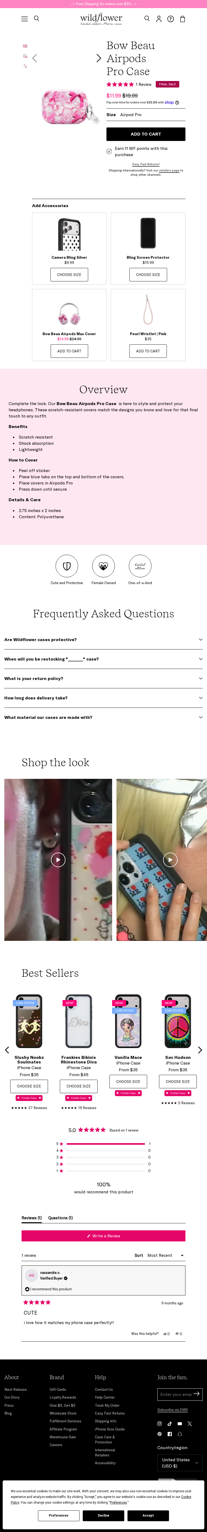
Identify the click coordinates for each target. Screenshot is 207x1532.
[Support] (171, 19)
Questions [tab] (60, 1219)
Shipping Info (105, 1421)
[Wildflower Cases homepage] (101, 18)
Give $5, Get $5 (62, 1405)
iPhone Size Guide (110, 1429)
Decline (103, 1515)
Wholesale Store (63, 1413)
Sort (139, 1255)
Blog (8, 1413)
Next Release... (16, 1389)
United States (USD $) (176, 1463)
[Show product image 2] (25, 54)
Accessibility (105, 1463)
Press (9, 1405)
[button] (36, 19)
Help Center (105, 1397)
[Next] (199, 1050)
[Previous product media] (34, 58)
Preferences (58, 1515)
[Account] (159, 19)
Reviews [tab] (32, 1219)
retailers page (169, 170)
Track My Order (107, 1405)
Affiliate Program (63, 1429)
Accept (148, 1515)
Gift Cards (58, 1389)
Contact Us (104, 1389)
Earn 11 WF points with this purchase (141, 151)
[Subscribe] (196, 1394)
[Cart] (182, 19)
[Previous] (7, 1050)
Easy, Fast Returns (110, 1413)
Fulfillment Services (65, 1421)
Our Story (11, 1397)
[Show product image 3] (25, 64)
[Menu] (24, 19)
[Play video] (58, 860)
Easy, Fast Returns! (146, 164)
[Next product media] (99, 58)
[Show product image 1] (25, 43)
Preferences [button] (118, 1502)
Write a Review (113, 1237)
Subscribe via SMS (172, 1410)
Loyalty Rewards (63, 1397)
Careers (56, 1445)
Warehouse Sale (63, 1437)
